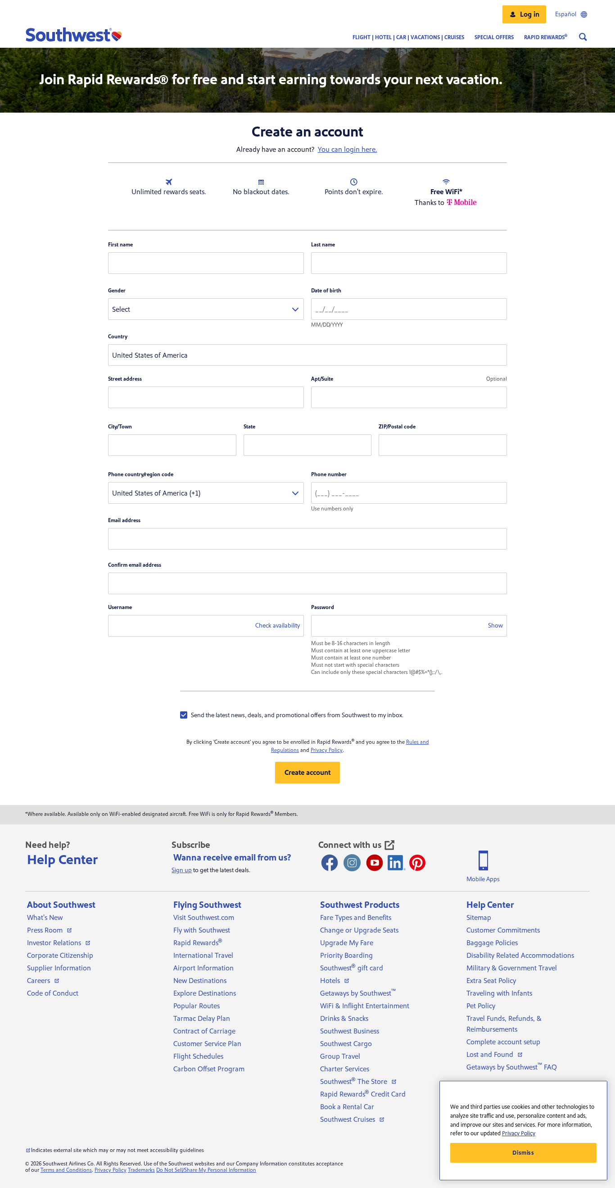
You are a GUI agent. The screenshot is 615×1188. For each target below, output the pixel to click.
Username (120, 607)
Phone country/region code (140, 474)
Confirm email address (134, 565)
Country (117, 336)
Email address (124, 520)
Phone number (329, 474)
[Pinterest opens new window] (417, 862)
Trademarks (141, 1170)
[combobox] (206, 309)
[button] (524, 14)
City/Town (120, 426)
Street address (125, 379)
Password (322, 607)
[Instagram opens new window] (352, 862)
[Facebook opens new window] (329, 862)
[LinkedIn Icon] (396, 862)
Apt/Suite (322, 379)
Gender (117, 290)
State (249, 426)
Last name (323, 244)
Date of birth (326, 290)
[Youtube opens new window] (374, 862)
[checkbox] (291, 715)
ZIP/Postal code (397, 426)
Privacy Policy (327, 750)
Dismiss (523, 1152)
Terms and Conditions (66, 1170)
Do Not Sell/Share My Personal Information (206, 1170)
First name (120, 244)
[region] (523, 1130)
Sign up (182, 870)
